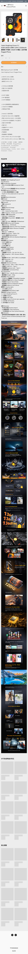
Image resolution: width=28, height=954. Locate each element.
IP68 (23, 149)
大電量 (10, 142)
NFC (19, 149)
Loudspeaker (15, 145)
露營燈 (20, 142)
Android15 (4, 151)
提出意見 (14, 950)
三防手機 (4, 142)
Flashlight (13, 147)
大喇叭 (15, 142)
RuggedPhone (17, 144)
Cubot (10, 151)
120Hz (14, 149)
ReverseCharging (6, 149)
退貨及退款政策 (15, 948)
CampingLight (5, 147)
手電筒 (3, 144)
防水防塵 (9, 144)
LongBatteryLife (6, 145)
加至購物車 (14, 62)
